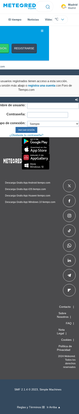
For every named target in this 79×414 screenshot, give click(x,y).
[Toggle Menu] (42, 31)
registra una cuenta (41, 85)
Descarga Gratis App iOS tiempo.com (25, 189)
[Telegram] (69, 275)
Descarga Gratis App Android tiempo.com (27, 182)
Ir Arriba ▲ (54, 407)
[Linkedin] (69, 260)
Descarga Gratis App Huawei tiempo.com (27, 195)
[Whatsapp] (69, 245)
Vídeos (49, 19)
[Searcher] (48, 6)
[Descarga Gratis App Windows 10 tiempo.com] (35, 165)
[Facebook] (69, 200)
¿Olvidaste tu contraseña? (26, 135)
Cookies (66, 339)
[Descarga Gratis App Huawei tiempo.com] (36, 157)
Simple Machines (50, 389)
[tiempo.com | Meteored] (12, 160)
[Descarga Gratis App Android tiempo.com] (35, 141)
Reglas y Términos (29, 407)
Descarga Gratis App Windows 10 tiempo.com (30, 202)
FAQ (69, 323)
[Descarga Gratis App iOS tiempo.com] (35, 149)
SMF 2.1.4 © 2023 (26, 389)
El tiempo (15, 19)
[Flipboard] (69, 290)
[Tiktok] (69, 230)
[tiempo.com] (19, 6)
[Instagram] (69, 215)
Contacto (65, 306)
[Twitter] (69, 186)
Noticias (33, 19)
